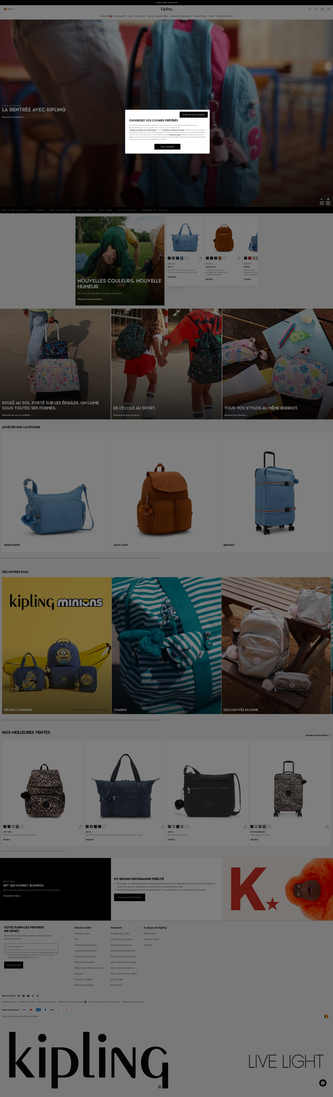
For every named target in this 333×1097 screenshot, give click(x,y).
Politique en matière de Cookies (173, 130)
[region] (167, 132)
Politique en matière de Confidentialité (143, 130)
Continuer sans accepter (193, 114)
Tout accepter (167, 146)
